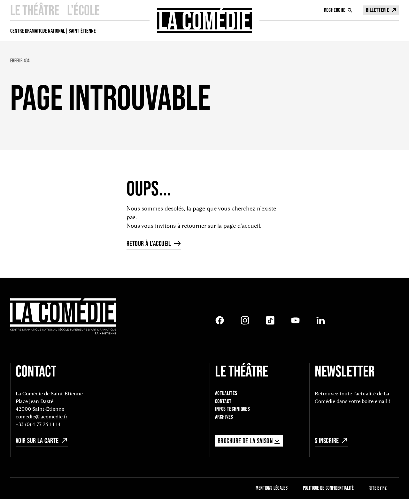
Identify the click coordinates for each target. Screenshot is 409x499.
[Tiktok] (270, 320)
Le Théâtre (34, 10)
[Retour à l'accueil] (204, 20)
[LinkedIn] (321, 320)
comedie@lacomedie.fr (41, 416)
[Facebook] (220, 320)
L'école (83, 10)
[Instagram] (245, 320)
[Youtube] (295, 320)
